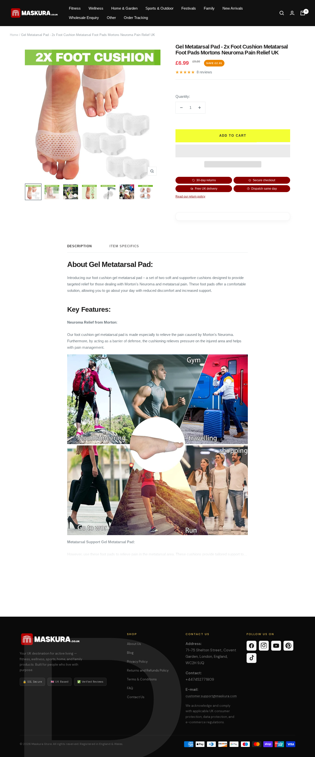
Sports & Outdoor (159, 8)
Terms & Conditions (142, 679)
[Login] (292, 13)
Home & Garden (124, 8)
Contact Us (135, 697)
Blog (130, 653)
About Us (134, 644)
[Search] (282, 13)
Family (209, 8)
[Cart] (302, 13)
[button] (232, 151)
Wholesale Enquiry (84, 18)
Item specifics (124, 246)
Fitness (75, 8)
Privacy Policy (137, 661)
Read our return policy (190, 196)
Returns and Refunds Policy (148, 670)
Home (14, 35)
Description (79, 246)
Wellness (96, 8)
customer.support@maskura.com (211, 696)
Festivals (188, 8)
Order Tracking (136, 18)
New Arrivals (232, 8)
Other (111, 18)
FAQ (130, 688)
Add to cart (232, 135)
